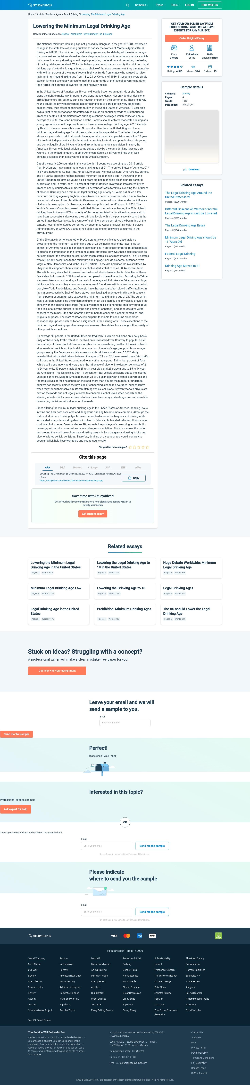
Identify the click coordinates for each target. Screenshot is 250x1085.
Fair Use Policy (199, 1063)
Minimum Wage (99, 975)
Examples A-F (193, 975)
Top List (32, 1004)
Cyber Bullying (98, 998)
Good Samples (193, 1010)
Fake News (160, 987)
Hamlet (158, 964)
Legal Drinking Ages (178, 588)
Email (102, 716)
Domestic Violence (69, 993)
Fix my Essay (129, 1010)
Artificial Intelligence (70, 987)
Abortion (95, 987)
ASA (107, 467)
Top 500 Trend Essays (39, 1020)
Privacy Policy (198, 1047)
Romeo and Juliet (132, 958)
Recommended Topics (197, 998)
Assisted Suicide (162, 993)
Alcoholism (77, 34)
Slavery (32, 975)
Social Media (129, 981)
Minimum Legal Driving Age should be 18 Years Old (190, 239)
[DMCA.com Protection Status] (218, 935)
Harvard (77, 467)
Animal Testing (99, 970)
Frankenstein (193, 964)
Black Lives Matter (100, 964)
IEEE (123, 467)
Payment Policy (199, 1052)
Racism (64, 958)
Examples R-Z (98, 981)
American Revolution (70, 975)
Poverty (64, 970)
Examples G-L (35, 981)
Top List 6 (191, 1004)
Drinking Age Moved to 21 (182, 266)
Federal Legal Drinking (180, 254)
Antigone (190, 987)
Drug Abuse (129, 998)
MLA (62, 467)
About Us (196, 1037)
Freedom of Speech (164, 970)
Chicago (93, 467)
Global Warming (36, 958)
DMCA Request (199, 1073)
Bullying (127, 964)
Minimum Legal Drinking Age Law (56, 588)
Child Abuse (34, 964)
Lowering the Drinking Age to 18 (121, 588)
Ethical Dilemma (131, 987)
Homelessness (130, 975)
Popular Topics (67, 1010)
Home (31, 14)
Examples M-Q (67, 981)
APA (47, 467)
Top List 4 (128, 1004)
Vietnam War (66, 964)
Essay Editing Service (102, 1010)
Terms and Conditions (202, 1057)
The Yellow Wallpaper (165, 975)
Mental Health (35, 987)
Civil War (32, 970)
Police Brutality (162, 958)
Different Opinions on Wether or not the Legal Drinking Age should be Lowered (191, 211)
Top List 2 (65, 1004)
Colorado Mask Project (40, 1010)
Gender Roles (130, 970)
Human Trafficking (195, 970)
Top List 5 (159, 1004)
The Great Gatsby (195, 958)
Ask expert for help (15, 809)
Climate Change (162, 981)
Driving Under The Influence (98, 34)
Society (40, 14)
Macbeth (96, 958)
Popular (158, 998)
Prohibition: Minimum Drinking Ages (124, 609)
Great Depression (132, 993)
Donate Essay (198, 1068)
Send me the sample (16, 734)
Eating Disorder (194, 993)
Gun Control (97, 993)
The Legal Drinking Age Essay (185, 225)
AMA (138, 467)
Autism (32, 998)
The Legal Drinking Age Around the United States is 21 (188, 195)
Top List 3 (96, 1004)
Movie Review (193, 981)
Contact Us (197, 1032)
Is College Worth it (69, 998)
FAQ (193, 1042)
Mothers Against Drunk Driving (62, 14)
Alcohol (65, 34)
